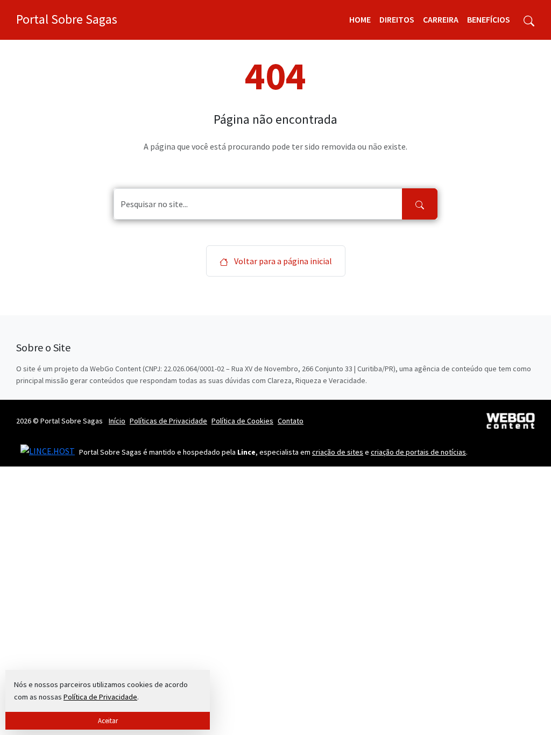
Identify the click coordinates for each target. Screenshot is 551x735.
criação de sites (337, 452)
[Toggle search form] (529, 20)
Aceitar (108, 720)
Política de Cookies (242, 421)
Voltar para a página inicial (282, 261)
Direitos (396, 19)
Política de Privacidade (100, 697)
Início (117, 421)
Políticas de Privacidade (168, 421)
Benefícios (488, 19)
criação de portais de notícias (418, 452)
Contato (290, 421)
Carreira (440, 19)
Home (360, 19)
